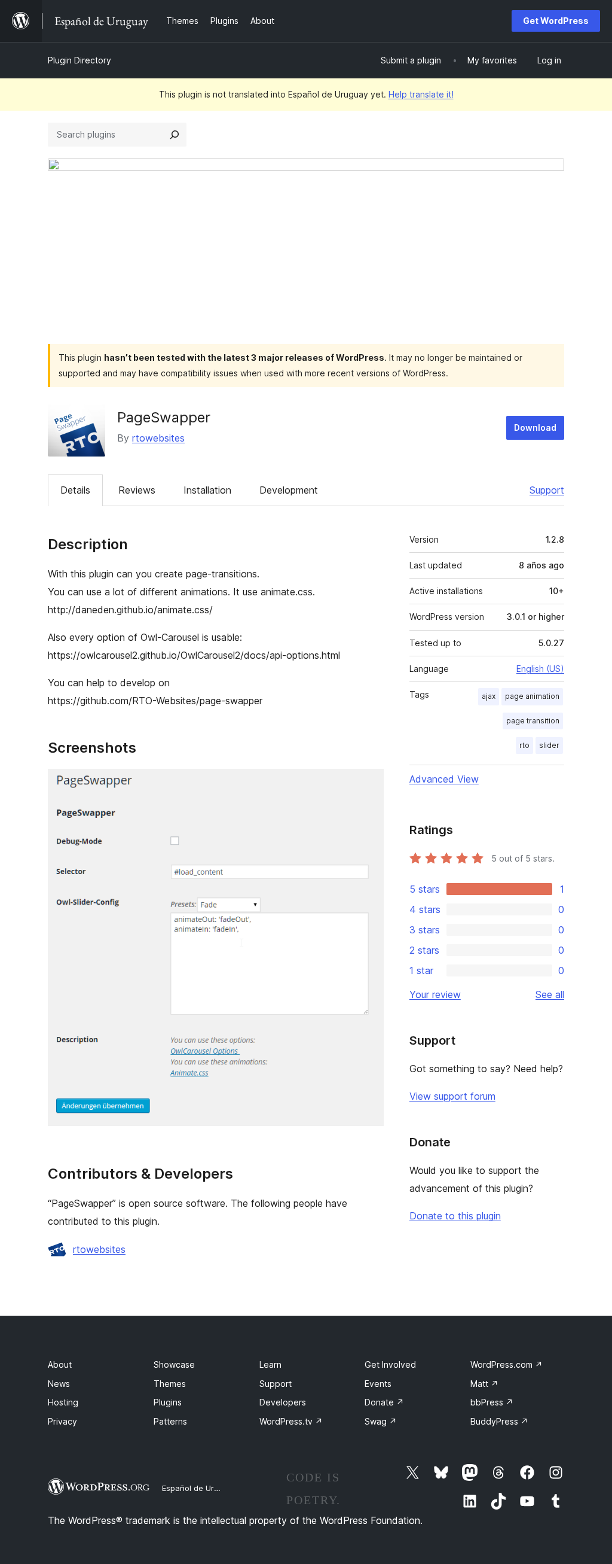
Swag (381, 1421)
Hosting (63, 1402)
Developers (282, 1402)
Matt (484, 1384)
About (60, 1364)
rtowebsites (158, 438)
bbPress (491, 1402)
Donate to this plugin (455, 1216)
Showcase (174, 1364)
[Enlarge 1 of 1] (368, 785)
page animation (532, 696)
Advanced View (444, 779)
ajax (488, 696)
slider (549, 745)
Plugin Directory (79, 60)
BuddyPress (499, 1421)
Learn (270, 1364)
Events (378, 1384)
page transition (532, 720)
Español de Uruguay (199, 1488)
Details (75, 490)
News (59, 1384)
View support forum (452, 1096)
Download (535, 427)
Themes (170, 1384)
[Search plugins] (174, 135)
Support (547, 490)
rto (524, 745)
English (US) (540, 669)
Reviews (136, 490)
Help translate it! (421, 94)
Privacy (62, 1421)
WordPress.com (506, 1364)
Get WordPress (556, 21)
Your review (435, 994)
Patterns (170, 1421)
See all (550, 994)
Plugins (168, 1402)
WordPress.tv (291, 1421)
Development (288, 490)
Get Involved (390, 1364)
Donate (384, 1402)
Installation (207, 490)
